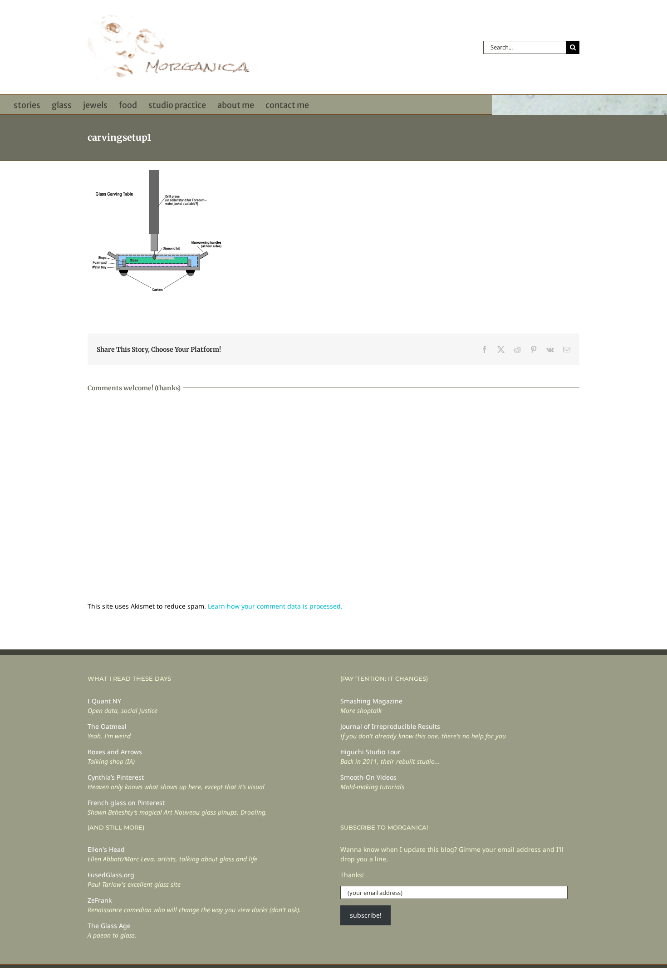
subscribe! (366, 915)
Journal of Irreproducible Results (390, 726)
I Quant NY (104, 701)
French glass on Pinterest (126, 802)
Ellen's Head (106, 849)
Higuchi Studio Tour (370, 751)
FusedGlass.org (111, 874)
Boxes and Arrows (115, 751)
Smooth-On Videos (368, 777)
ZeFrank (100, 900)
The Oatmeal (107, 726)
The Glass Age (109, 925)
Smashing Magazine (371, 701)
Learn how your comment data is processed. (275, 606)
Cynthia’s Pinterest (116, 777)
